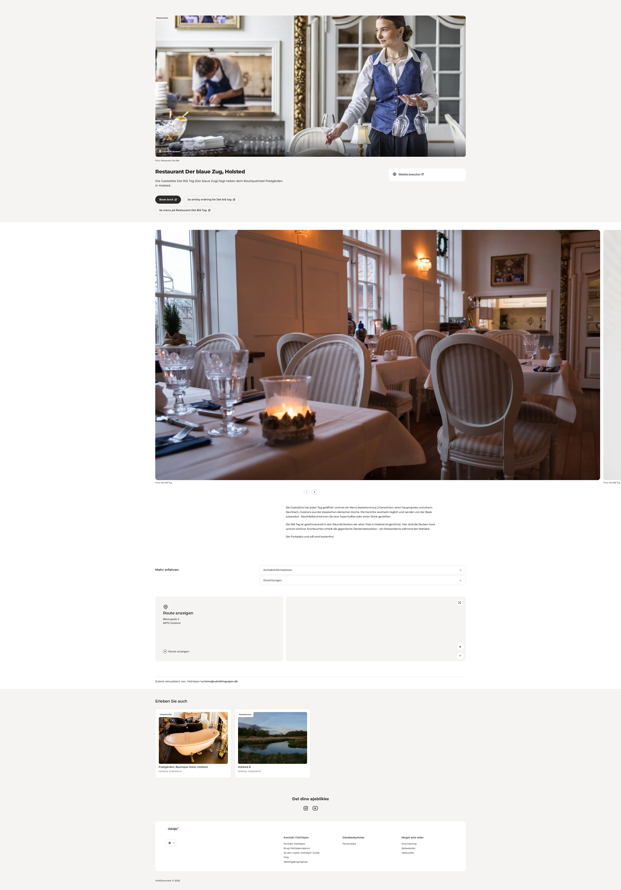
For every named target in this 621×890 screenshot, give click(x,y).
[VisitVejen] (173, 829)
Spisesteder (408, 848)
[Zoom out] (460, 656)
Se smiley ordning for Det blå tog (209, 199)
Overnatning (409, 843)
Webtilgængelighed (296, 861)
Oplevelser (408, 852)
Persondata (349, 843)
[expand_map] (459, 602)
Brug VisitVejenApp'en (297, 848)
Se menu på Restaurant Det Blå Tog (183, 210)
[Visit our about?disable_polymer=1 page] (315, 808)
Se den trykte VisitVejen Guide (302, 852)
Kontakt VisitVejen (294, 843)
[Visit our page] (306, 808)
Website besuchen (409, 174)
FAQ (286, 857)
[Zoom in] (460, 647)
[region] (376, 629)
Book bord (166, 199)
